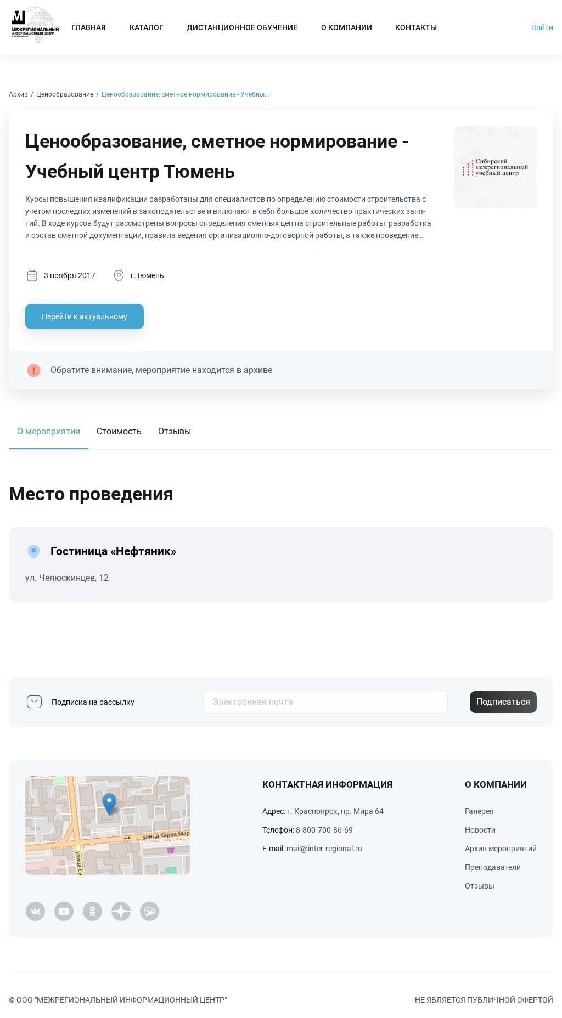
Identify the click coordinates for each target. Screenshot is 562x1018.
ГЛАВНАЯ (88, 27)
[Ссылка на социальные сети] (35, 911)
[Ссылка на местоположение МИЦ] (107, 825)
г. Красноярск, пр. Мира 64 (335, 811)
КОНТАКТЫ (416, 27)
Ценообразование (64, 94)
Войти (542, 27)
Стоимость (119, 431)
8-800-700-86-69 (324, 829)
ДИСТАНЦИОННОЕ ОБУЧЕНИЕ (242, 27)
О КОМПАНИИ (346, 27)
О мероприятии (48, 431)
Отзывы (174, 431)
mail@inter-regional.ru (324, 848)
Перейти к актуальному (84, 316)
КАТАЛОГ (147, 27)
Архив (18, 94)
